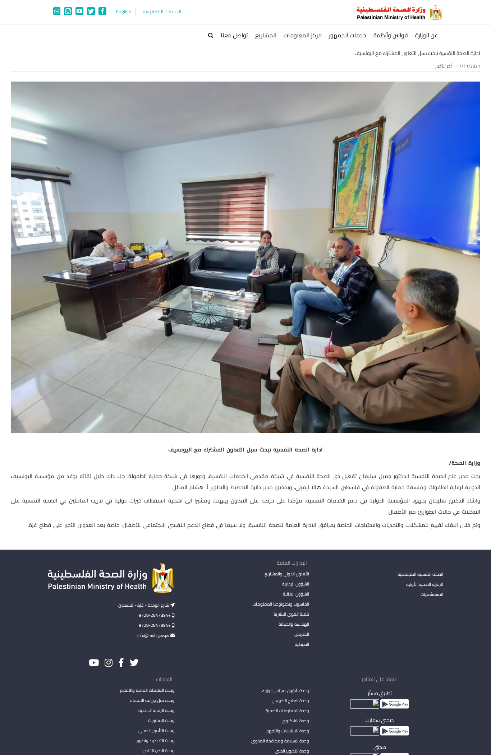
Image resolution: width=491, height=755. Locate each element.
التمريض (301, 634)
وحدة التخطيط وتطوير (156, 740)
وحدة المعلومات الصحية (287, 711)
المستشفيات (432, 594)
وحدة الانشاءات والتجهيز (287, 731)
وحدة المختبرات (161, 720)
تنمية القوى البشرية (291, 614)
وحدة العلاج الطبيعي (290, 700)
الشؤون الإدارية (295, 584)
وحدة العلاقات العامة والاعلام (147, 690)
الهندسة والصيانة (294, 624)
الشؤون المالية (296, 594)
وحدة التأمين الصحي (156, 730)
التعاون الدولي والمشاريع (287, 574)
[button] (210, 35)
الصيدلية (302, 644)
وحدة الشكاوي (295, 721)
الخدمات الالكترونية (162, 11)
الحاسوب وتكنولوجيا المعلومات (281, 604)
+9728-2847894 (155, 615)
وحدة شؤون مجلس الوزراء (285, 691)
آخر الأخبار (443, 66)
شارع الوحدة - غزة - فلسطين (144, 605)
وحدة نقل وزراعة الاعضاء (152, 700)
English (124, 11)
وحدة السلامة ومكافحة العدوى (280, 741)
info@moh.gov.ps (153, 635)
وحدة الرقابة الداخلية (156, 710)
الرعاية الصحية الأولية (424, 584)
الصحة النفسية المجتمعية (420, 574)
